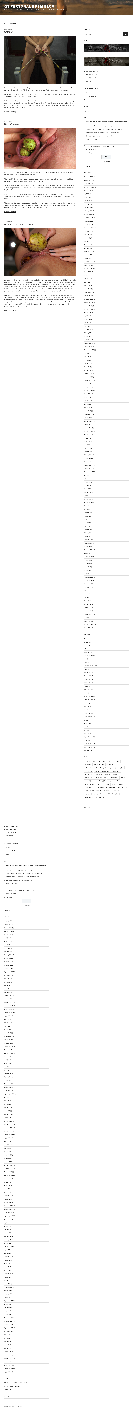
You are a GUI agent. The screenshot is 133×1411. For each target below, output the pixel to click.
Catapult (8, 31)
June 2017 (87, 482)
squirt (88, 794)
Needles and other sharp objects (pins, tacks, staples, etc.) (102, 126)
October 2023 (88, 224)
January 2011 (88, 611)
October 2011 (88, 580)
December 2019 (88, 380)
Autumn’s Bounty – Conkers (19, 224)
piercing (115, 777)
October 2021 (88, 306)
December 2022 (88, 258)
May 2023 (87, 241)
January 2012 (88, 570)
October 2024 (88, 183)
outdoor (98, 777)
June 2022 (87, 278)
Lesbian (86, 686)
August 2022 (87, 272)
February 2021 (88, 333)
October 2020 (88, 346)
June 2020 (87, 360)
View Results (106, 161)
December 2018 (88, 421)
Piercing (86, 706)
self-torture (89, 790)
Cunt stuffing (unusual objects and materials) (99, 136)
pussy (88, 781)
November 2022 (88, 261)
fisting (103, 768)
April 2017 (87, 489)
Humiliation (89, 153)
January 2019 (88, 417)
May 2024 (87, 200)
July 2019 (86, 397)
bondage (97, 761)
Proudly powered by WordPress (13, 1406)
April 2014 (87, 526)
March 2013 (87, 539)
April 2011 (87, 601)
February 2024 (88, 211)
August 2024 (87, 190)
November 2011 (88, 577)
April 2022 (87, 285)
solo (98, 790)
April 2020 (87, 367)
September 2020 (89, 350)
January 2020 (88, 377)
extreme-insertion (91, 768)
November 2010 (89, 617)
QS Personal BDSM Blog (29, 6)
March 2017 (87, 492)
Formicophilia (88, 676)
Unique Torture (88, 747)
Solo (85, 730)
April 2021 (87, 326)
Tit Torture (87, 740)
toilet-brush (89, 797)
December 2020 (89, 339)
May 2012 (87, 563)
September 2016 (89, 502)
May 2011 (87, 597)
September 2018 (89, 431)
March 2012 (87, 567)
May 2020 (87, 363)
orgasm (88, 777)
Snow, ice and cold (91, 139)
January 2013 (88, 546)
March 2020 (87, 370)
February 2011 (88, 607)
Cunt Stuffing (88, 655)
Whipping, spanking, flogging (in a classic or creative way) (102, 132)
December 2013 (88, 536)
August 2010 (87, 628)
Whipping (86, 750)
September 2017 (89, 472)
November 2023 (89, 221)
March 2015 (87, 512)
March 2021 (87, 329)
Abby (87, 761)
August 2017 (87, 475)
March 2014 (87, 529)
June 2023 (87, 238)
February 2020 (88, 373)
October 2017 (88, 468)
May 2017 (87, 485)
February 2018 (88, 455)
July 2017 (86, 478)
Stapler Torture (88, 737)
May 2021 (87, 322)
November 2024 (89, 180)
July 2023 (86, 234)
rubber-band (102, 787)
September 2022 (89, 268)
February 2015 (88, 516)
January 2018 (88, 458)
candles (116, 761)
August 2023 (87, 231)
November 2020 (89, 343)
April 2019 (87, 407)
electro (109, 764)
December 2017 (88, 462)
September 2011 (89, 584)
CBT (85, 649)
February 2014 (88, 533)
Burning (86, 642)
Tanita (115, 794)
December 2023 (88, 217)
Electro (86, 662)
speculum (118, 790)
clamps (88, 764)
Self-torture (87, 723)
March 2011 (87, 604)
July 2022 (86, 275)
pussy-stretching (99, 781)
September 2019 (89, 390)
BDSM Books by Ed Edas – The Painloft (15, 1382)
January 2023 (88, 255)
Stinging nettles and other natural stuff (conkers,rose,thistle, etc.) (104, 129)
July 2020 (87, 356)
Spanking (86, 733)
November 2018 (88, 424)
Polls (85, 710)
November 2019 (88, 384)
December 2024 (88, 177)
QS (113, 784)
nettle (107, 774)
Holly (121, 768)
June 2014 (87, 519)
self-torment (122, 787)
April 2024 (87, 204)
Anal (85, 638)
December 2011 (88, 573)
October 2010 (88, 621)
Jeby (97, 771)
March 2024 (87, 207)
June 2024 (87, 197)
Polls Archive (87, 166)
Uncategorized (88, 743)
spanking (107, 790)
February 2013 (88, 543)
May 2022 (87, 282)
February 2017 (88, 495)
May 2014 (87, 523)
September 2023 (89, 228)
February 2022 (88, 292)
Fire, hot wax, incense (92, 143)
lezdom (116, 771)
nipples (116, 774)
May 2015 (87, 509)
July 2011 (86, 590)
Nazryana (89, 774)
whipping (100, 797)
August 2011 (87, 587)
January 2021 (88, 336)
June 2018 (87, 441)
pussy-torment (113, 781)
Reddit (87, 99)
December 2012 (88, 550)
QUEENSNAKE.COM (92, 71)
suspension (97, 794)
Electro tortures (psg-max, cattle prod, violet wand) (100, 146)
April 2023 (87, 244)
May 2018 (87, 445)
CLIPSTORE (89, 81)
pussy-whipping (103, 784)
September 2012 (89, 556)
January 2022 (88, 295)
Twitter (88, 93)
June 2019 (87, 400)
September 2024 (89, 187)
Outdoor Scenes (88, 699)
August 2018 (87, 434)
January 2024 (88, 214)
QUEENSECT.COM (91, 74)
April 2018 (87, 448)
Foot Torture (87, 672)
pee (106, 777)
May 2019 (87, 404)
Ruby (112, 787)
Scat (85, 720)
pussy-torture (90, 784)
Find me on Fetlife (91, 96)
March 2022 (87, 289)
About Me (87, 111)
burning (106, 761)
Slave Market (8, 1389)
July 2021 (86, 316)
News (85, 693)
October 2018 (88, 428)
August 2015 (87, 506)
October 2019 (88, 387)
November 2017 (88, 465)
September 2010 (89, 624)
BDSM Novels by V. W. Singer (12, 1386)
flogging (112, 768)
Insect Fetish (87, 682)
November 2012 (88, 553)
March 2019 (87, 411)
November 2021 (88, 302)
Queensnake (90, 787)
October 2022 (88, 265)
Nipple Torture (88, 696)
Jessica (106, 771)
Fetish (85, 669)
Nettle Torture (88, 689)
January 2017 (88, 499)
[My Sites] (106, 52)
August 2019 (87, 394)
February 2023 (88, 251)
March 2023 (87, 248)
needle (99, 774)
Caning (86, 645)
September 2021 (89, 309)
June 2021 (87, 319)
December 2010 (88, 614)
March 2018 (87, 451)
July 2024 (86, 194)
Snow (85, 726)
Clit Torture (87, 652)
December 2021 (88, 299)
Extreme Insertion (89, 665)
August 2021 (87, 312)
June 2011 (87, 594)
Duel (85, 659)
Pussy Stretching (89, 713)
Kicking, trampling (91, 149)
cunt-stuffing (99, 764)
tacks (107, 794)
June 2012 (87, 560)
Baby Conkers (11, 124)
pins (123, 777)
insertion (88, 771)
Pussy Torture (88, 716)
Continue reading (10, 112)
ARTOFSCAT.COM (91, 78)
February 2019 (88, 414)
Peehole (86, 703)
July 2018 (86, 438)
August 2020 (88, 353)
